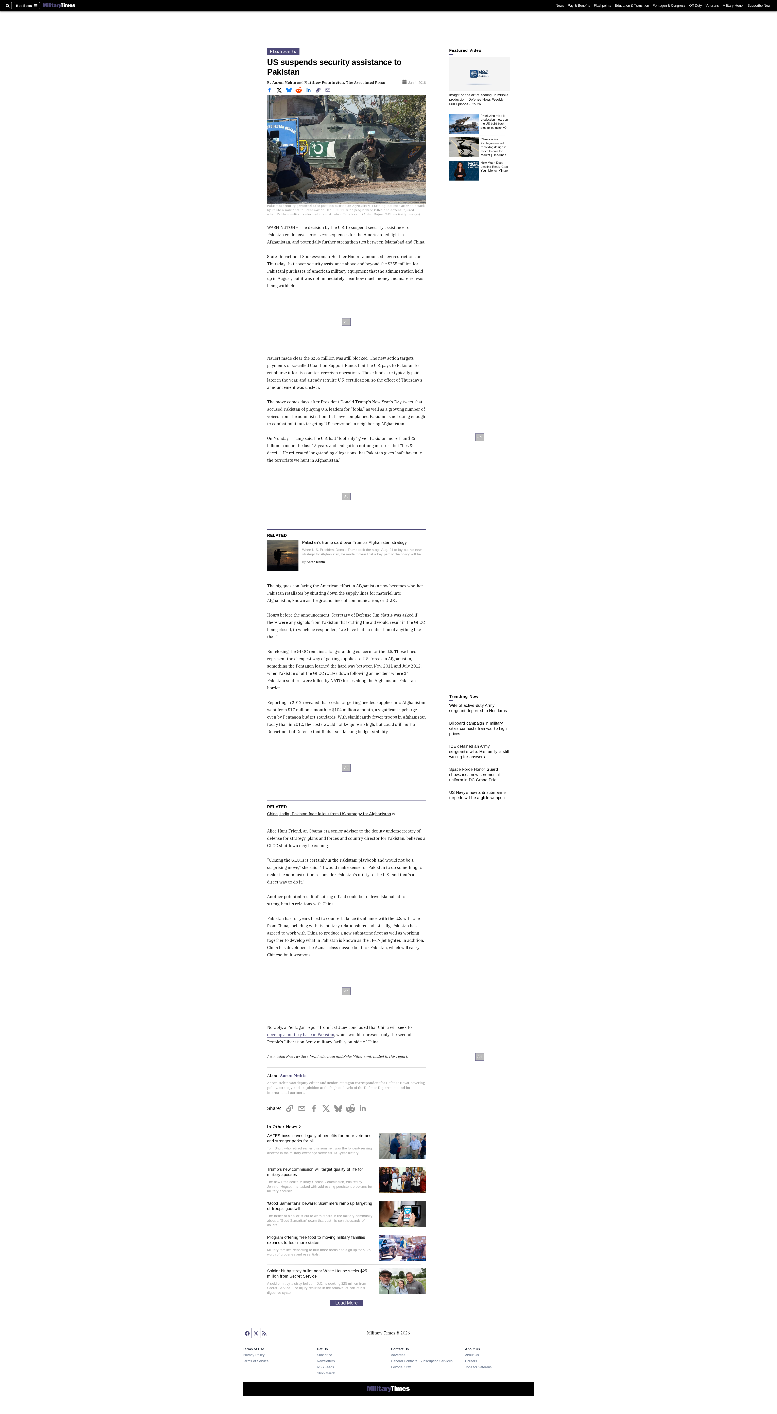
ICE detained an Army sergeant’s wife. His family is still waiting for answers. (479, 751)
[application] (479, 74)
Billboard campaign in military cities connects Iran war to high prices (478, 728)
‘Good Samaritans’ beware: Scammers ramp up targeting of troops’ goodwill (319, 1206)
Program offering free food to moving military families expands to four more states (316, 1240)
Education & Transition (632, 5)
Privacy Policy (254, 1355)
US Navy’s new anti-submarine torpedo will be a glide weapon (477, 795)
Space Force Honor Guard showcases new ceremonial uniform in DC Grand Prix (474, 774)
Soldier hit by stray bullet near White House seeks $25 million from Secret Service (317, 1273)
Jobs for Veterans (478, 1367)
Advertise (398, 1355)
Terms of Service (256, 1361)
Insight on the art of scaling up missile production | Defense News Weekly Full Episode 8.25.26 (478, 99)
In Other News (282, 1127)
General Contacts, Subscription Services (422, 1361)
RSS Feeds (325, 1367)
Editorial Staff (401, 1367)
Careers (471, 1361)
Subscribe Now (758, 5)
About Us (472, 1355)
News (560, 5)
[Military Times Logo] (59, 5)
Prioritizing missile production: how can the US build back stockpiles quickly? (494, 121)
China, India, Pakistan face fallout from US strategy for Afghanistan (329, 814)
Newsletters (326, 1361)
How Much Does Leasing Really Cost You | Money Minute (494, 166)
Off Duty (695, 5)
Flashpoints (602, 5)
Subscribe (324, 1355)
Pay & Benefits (579, 5)
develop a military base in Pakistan (300, 1034)
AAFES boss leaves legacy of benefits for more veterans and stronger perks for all (319, 1138)
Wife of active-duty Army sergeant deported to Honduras (478, 708)
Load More (346, 1303)
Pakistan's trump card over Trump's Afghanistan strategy (354, 542)
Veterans (712, 5)
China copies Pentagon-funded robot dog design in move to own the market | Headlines (493, 147)
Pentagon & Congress (669, 5)
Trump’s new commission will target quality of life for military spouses (315, 1172)
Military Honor (733, 5)
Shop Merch (326, 1373)
